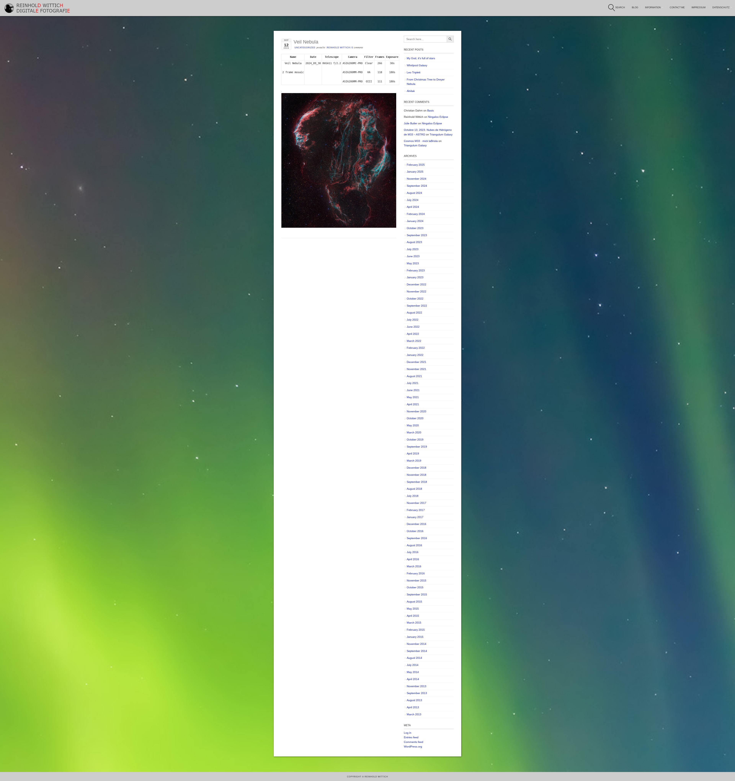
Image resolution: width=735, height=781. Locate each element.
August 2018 (414, 488)
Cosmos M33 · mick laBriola (421, 140)
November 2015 (416, 580)
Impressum (699, 7)
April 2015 (413, 615)
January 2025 (415, 171)
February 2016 (416, 573)
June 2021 (413, 390)
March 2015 (414, 622)
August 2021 (414, 376)
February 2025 (416, 164)
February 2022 (416, 347)
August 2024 (414, 192)
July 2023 (412, 249)
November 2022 (416, 291)
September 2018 (417, 481)
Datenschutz (720, 7)
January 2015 (415, 636)
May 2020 (413, 425)
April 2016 (413, 559)
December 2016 (416, 524)
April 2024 (413, 206)
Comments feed (413, 741)
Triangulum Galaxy (441, 134)
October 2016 (415, 531)
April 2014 (413, 679)
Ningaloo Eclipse (438, 116)
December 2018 (416, 467)
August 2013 (414, 700)
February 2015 (416, 629)
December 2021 (416, 361)
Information (653, 7)
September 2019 (417, 446)
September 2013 (417, 693)
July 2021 (412, 383)
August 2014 (414, 657)
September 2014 (417, 650)
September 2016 (417, 538)
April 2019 (413, 453)
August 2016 (414, 545)
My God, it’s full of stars (421, 58)
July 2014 (412, 664)
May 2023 (413, 263)
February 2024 (416, 213)
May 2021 (413, 397)
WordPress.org (413, 746)
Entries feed (411, 737)
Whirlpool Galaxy (417, 65)
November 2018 (416, 474)
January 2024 (415, 221)
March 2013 (414, 714)
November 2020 (416, 411)
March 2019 (414, 460)
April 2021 (413, 404)
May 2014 (413, 672)
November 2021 (416, 369)
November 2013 (416, 686)
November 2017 (416, 502)
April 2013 (413, 707)
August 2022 (414, 312)
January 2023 (415, 277)
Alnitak (411, 91)
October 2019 (415, 439)
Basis (430, 110)
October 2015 (415, 587)
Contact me (677, 7)
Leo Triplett (413, 72)
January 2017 (415, 517)
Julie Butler (410, 123)
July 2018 (412, 495)
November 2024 (416, 178)
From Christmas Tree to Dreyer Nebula (426, 82)
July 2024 (412, 199)
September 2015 (417, 594)
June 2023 (413, 256)
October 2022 (415, 298)
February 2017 (416, 510)
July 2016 (412, 552)
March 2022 (414, 340)
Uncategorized (305, 47)
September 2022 (417, 305)
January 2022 (415, 354)
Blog (635, 7)
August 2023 (414, 242)
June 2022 (413, 326)
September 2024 (417, 185)
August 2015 (414, 601)
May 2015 (413, 608)
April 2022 (413, 333)
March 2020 (414, 432)
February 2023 (416, 270)
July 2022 (412, 319)
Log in (407, 732)
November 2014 (416, 643)
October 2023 (415, 228)
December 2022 (416, 284)
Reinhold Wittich (338, 47)
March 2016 (414, 566)
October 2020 (415, 418)
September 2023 (417, 235)
